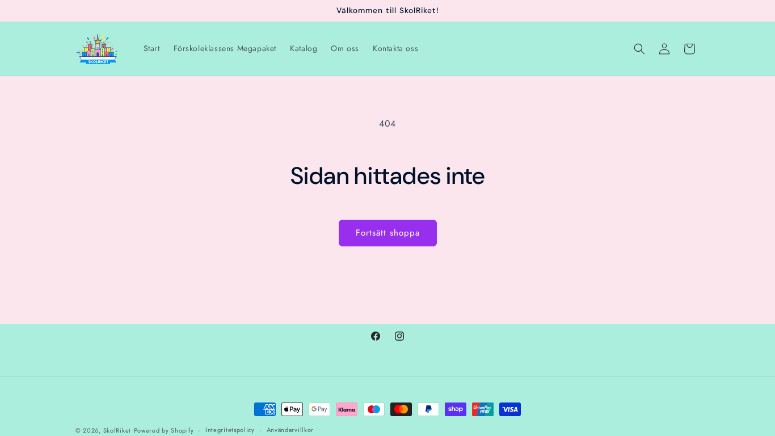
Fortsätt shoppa (388, 233)
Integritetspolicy (230, 429)
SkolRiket (117, 430)
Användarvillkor (290, 429)
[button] (639, 48)
